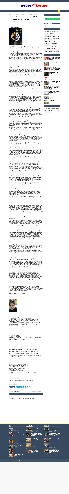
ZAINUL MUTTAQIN (56, 51)
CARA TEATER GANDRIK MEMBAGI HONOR (35, 451)
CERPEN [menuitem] (10, 11)
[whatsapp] (53, 1)
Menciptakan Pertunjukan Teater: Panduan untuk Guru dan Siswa (36, 434)
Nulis (56, 460)
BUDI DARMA (51, 33)
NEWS (49, 110)
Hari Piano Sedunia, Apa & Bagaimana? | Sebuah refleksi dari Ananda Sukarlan (19, 441)
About (12, 0)
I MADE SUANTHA (54, 43)
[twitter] (56, 1)
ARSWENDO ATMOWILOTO (54, 31)
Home (10, 0)
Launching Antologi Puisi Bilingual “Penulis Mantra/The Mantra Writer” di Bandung (54, 68)
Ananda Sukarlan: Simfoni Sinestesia (18, 446)
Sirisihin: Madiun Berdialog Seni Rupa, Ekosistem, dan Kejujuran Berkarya (54, 445)
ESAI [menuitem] (37, 11)
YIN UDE (13, 14)
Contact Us (52, 460)
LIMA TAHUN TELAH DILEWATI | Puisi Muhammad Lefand (54, 82)
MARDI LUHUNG (47, 48)
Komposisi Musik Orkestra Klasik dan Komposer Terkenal (19, 450)
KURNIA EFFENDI (54, 46)
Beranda (10, 14)
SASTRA (46, 108)
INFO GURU (53, 108)
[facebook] (54, 1)
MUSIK (49, 108)
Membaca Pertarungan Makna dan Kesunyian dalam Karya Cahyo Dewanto (54, 434)
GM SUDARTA (54, 41)
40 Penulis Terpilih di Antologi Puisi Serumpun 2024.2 (54, 63)
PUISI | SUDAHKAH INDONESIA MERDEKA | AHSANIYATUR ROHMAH (54, 87)
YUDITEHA (50, 51)
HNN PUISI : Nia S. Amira (53, 100)
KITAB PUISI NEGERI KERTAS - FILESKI (54, 73)
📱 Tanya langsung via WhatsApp (52, 18)
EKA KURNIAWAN (47, 38)
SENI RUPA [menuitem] (33, 11)
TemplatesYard (16, 460)
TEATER (52, 110)
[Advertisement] (32, 478)
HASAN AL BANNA (47, 43)
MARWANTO (53, 48)
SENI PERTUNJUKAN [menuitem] (25, 11)
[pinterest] (59, 1)
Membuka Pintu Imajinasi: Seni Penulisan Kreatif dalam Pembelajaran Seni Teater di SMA (36, 445)
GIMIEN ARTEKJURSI (47, 41)
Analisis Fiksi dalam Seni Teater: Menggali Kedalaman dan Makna (36, 439)
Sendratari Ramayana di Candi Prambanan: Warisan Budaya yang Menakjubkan (36, 429)
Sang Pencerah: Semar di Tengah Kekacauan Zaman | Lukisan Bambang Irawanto (54, 429)
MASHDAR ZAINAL (47, 49)
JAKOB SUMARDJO (47, 46)
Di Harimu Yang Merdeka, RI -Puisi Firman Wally (54, 92)
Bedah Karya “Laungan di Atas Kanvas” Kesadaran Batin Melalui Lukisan (54, 439)
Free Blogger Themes (27, 460)
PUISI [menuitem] (14, 11)
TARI (55, 110)
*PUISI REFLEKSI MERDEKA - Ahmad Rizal (53, 78)
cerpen (46, 110)
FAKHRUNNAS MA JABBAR (55, 38)
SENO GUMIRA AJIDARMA (55, 49)
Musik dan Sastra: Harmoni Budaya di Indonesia (18, 455)
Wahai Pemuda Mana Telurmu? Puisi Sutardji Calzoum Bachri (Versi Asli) (54, 58)
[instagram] (58, 1)
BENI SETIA (46, 33)
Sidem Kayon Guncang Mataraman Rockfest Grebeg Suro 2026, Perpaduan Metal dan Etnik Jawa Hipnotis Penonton (19, 434)
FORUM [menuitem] (18, 11)
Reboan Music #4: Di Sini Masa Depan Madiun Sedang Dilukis (54, 97)
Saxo (58, 460)
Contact (16, 0)
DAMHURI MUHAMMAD (48, 36)
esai (58, 110)
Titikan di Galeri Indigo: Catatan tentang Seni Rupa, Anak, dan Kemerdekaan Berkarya (54, 451)
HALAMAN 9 (13, 384)
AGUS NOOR (47, 31)
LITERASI (57, 108)
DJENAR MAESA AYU (56, 36)
